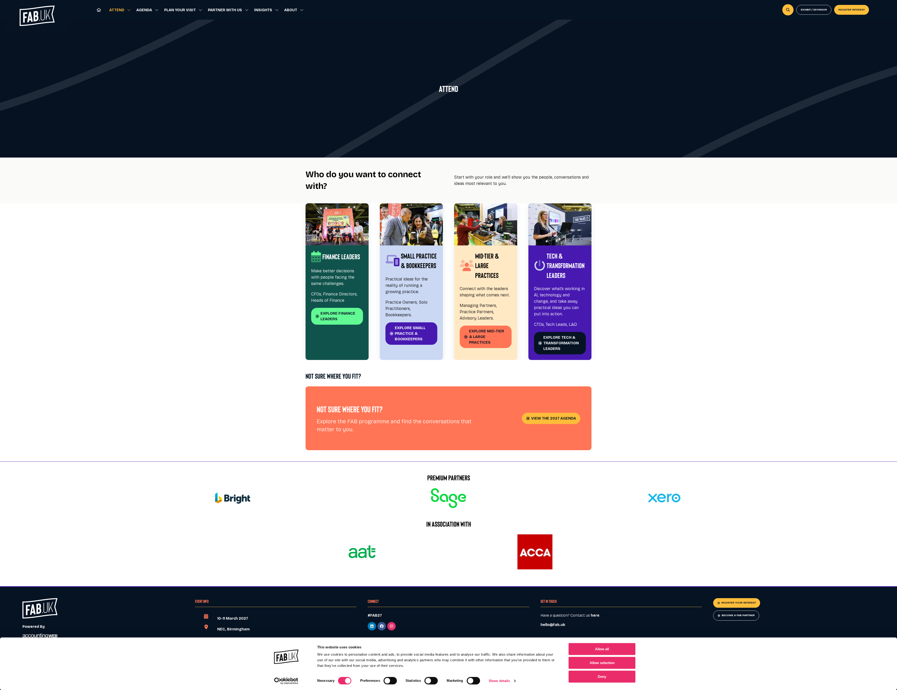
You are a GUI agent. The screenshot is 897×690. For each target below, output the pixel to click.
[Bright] (232, 498)
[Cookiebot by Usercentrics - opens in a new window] (286, 680)
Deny (602, 677)
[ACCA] (535, 551)
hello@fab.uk (553, 624)
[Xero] (664, 498)
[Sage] (448, 498)
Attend (116, 10)
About (290, 10)
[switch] (390, 680)
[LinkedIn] (372, 626)
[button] (788, 9)
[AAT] (362, 551)
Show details (499, 681)
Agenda (144, 10)
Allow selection (602, 663)
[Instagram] (391, 626)
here (595, 615)
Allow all (602, 649)
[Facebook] (381, 626)
